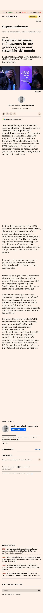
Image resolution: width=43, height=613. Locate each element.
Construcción (32, 32)
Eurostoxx (11, 594)
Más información (6, 469)
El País (38, 21)
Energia (24, 32)
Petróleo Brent (34, 12)
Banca (4, 32)
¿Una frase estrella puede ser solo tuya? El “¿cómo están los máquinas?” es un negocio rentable (21, 574)
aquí (32, 474)
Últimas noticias (8, 545)
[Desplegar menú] (3, 16)
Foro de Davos (13, 460)
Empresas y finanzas (15, 26)
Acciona (4, 460)
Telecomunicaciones (14, 32)
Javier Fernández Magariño (21, 105)
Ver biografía (16, 429)
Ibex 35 (5, 12)
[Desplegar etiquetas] (39, 459)
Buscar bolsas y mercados (12, 584)
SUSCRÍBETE (33, 16)
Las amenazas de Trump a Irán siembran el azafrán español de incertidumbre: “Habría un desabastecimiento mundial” (19, 551)
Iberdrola (28, 460)
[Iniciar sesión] (39, 17)
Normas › (38, 449)
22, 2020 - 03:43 (24, 108)
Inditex (21, 460)
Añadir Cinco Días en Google (13, 119)
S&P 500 (18, 12)
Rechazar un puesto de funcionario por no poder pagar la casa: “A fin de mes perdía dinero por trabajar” (20, 567)
